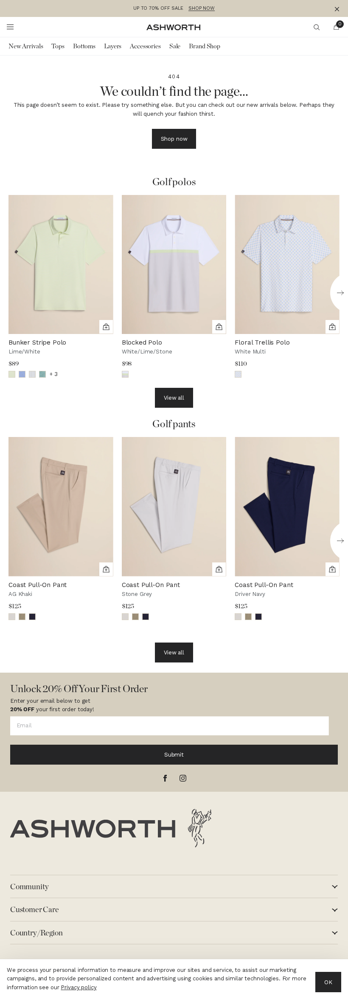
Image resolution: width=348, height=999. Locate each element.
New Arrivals (25, 46)
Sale (174, 46)
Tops (57, 46)
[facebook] (165, 778)
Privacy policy (78, 987)
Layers (112, 46)
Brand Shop (204, 46)
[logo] (110, 828)
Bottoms (84, 46)
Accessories (145, 46)
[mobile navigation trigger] (10, 27)
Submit (174, 754)
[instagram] (182, 778)
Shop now (174, 139)
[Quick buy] (106, 327)
